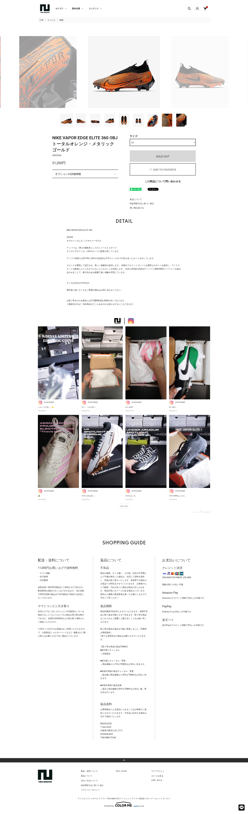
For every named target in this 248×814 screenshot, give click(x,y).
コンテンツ (94, 8)
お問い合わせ (156, 780)
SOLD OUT (162, 156)
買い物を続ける (137, 208)
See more (124, 506)
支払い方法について (89, 781)
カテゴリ (59, 8)
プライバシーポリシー (90, 790)
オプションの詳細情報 (68, 174)
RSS (118, 771)
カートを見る (157, 775)
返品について (136, 199)
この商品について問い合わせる (163, 181)
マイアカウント (157, 771)
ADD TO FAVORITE (164, 169)
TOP (41, 20)
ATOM (124, 771)
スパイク (52, 20)
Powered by (109, 806)
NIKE (62, 20)
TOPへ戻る (124, 760)
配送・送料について (89, 771)
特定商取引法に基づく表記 (142, 203)
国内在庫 (76, 8)
